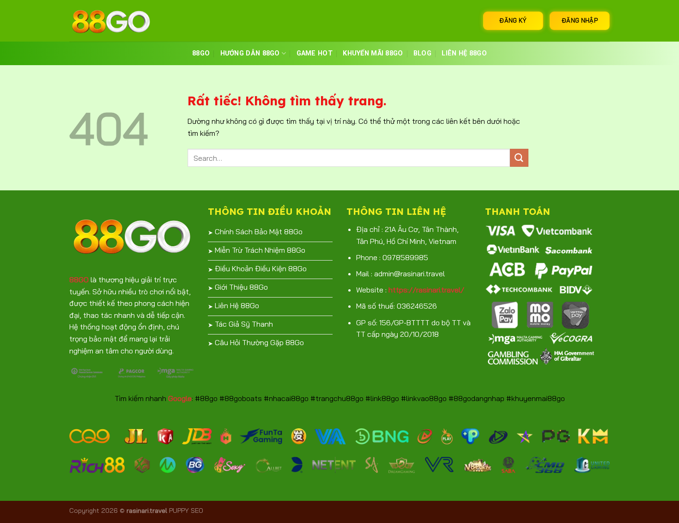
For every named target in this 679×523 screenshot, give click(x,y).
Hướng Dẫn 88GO (250, 53)
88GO (201, 53)
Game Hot (315, 53)
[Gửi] (519, 158)
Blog (422, 53)
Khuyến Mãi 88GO (373, 53)
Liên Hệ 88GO (464, 53)
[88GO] (115, 21)
